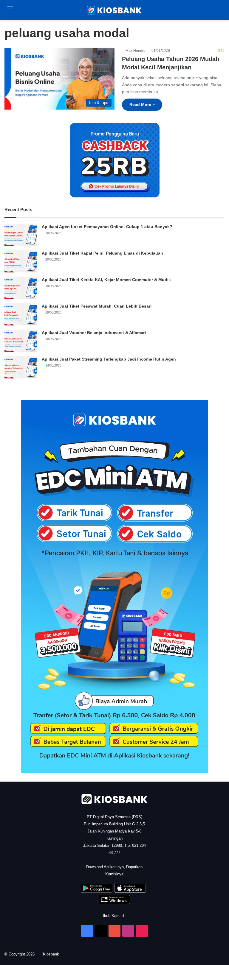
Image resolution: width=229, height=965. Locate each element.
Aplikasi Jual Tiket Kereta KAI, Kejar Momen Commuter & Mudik (106, 279)
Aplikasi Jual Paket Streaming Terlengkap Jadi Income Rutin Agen (109, 359)
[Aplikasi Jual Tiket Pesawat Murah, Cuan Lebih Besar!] (20, 314)
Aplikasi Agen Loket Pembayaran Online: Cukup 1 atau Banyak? (107, 226)
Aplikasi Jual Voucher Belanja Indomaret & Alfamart (94, 332)
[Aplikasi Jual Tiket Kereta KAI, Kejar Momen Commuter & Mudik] (20, 288)
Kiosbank (53, 954)
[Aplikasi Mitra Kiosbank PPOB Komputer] (114, 902)
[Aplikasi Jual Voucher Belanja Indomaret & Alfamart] (20, 341)
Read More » (142, 104)
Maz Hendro (136, 51)
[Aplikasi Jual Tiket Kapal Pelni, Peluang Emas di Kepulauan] (20, 261)
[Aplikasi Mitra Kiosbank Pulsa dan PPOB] (96, 891)
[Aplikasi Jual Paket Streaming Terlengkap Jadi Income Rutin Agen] (20, 367)
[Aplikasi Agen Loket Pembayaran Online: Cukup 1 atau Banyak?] (20, 235)
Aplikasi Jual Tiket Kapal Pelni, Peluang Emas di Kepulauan (102, 253)
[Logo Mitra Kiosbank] (114, 10)
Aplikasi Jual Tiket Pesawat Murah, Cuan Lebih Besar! (97, 306)
